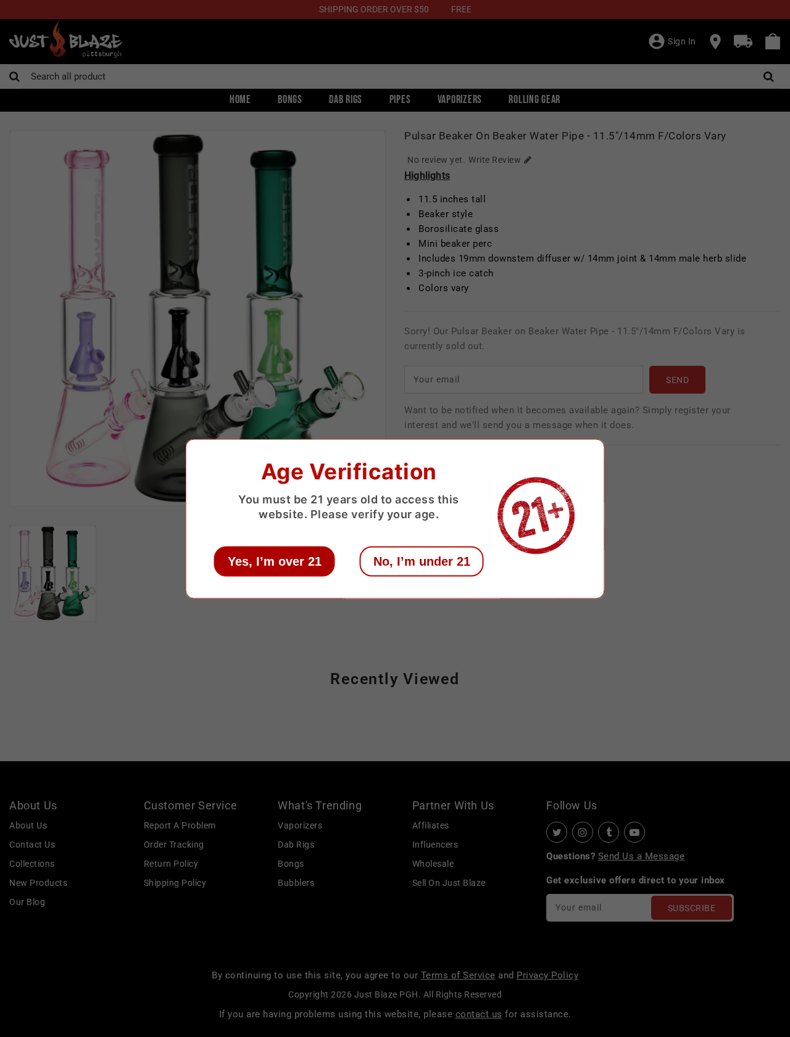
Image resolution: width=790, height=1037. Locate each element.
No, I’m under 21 (421, 561)
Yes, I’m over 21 (275, 561)
